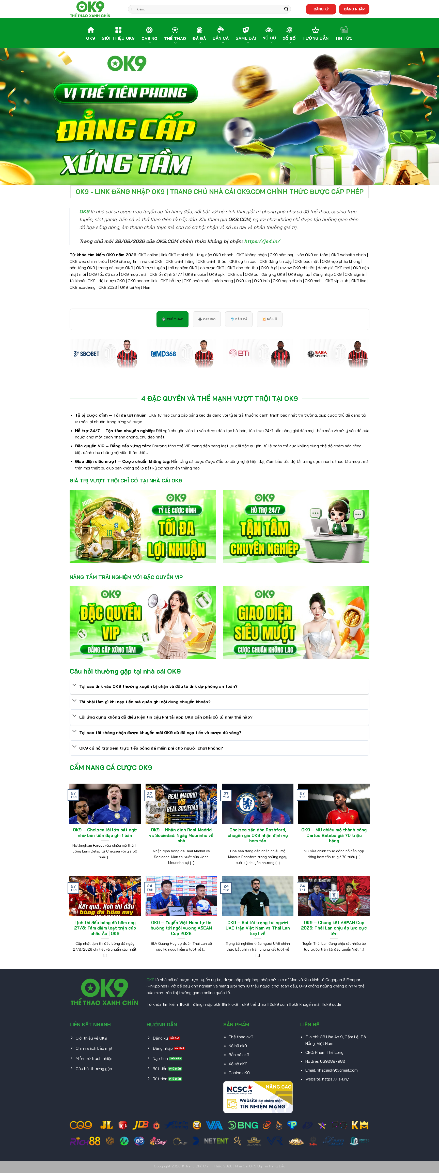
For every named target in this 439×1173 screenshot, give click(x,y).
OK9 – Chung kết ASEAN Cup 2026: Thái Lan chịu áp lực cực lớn (334, 928)
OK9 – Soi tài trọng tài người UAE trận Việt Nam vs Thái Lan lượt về (258, 928)
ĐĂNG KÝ (321, 9)
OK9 (150, 979)
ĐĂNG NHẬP (354, 9)
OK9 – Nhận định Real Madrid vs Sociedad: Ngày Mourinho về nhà (181, 835)
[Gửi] (286, 9)
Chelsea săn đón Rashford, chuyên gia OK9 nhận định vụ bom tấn (258, 835)
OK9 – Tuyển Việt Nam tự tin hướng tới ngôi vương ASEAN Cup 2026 (181, 928)
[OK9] (95, 9)
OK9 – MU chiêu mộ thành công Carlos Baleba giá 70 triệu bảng (334, 835)
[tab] (172, 319)
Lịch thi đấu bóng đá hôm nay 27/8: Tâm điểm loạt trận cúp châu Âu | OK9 (105, 928)
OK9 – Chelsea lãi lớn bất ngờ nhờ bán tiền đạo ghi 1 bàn (105, 832)
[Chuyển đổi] (74, 685)
